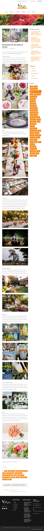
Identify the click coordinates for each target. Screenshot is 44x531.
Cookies (28, 527)
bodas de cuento (37, 94)
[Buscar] (38, 12)
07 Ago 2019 (5, 48)
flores (15, 475)
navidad (38, 137)
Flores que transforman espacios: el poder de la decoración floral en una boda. (36, 39)
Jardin (39, 130)
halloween (32, 126)
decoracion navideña (34, 112)
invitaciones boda (33, 130)
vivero (35, 155)
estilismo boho (33, 119)
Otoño (35, 139)
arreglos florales (33, 88)
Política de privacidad (22, 527)
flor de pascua (33, 121)
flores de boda (21, 475)
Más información (36, 513)
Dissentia (40, 529)
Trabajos (15, 507)
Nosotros (16, 506)
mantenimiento (37, 135)
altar (31, 86)
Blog (15, 509)
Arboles (35, 86)
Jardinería (33, 70)
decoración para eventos (7, 475)
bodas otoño (32, 101)
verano (37, 153)
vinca (10, 479)
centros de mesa (10, 473)
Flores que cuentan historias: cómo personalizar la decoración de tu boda (36, 59)
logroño (13, 477)
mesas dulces (32, 137)
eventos (38, 119)
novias (17, 477)
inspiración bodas (6, 477)
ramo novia (32, 144)
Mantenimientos (35, 73)
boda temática (32, 103)
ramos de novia (24, 477)
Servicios (16, 504)
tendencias (5, 479)
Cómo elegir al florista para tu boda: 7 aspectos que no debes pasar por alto (36, 46)
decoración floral (18, 473)
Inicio (15, 502)
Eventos (33, 68)
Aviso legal (15, 527)
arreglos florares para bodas (34, 91)
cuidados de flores (33, 110)
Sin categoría (12, 48)
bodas (4, 473)
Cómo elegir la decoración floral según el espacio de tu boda (27, 520)
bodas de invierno (33, 96)
